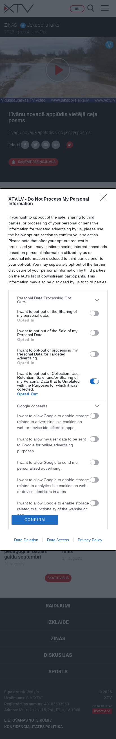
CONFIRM (34, 520)
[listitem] (58, 300)
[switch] (94, 313)
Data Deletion (26, 540)
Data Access (58, 540)
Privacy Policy (90, 540)
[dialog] (58, 369)
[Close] (105, 199)
